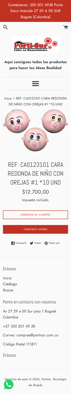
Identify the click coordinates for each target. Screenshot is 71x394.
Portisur (46, 379)
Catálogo (10, 284)
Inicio (7, 278)
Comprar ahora (36, 229)
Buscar (8, 290)
